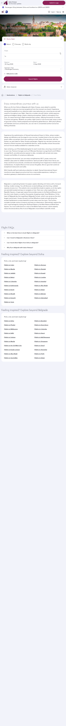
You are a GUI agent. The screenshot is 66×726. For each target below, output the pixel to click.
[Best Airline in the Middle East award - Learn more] (5, 547)
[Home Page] (2, 95)
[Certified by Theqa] (9, 492)
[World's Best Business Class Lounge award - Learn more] (5, 539)
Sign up (58, 12)
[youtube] (16, 507)
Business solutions (6, 468)
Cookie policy (7, 560)
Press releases (5, 444)
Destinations (11, 95)
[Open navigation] (63, 12)
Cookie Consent (7, 563)
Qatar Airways (5, 434)
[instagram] (20, 507)
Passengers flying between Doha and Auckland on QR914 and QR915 (27, 7)
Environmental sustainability (9, 455)
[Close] (2, 3)
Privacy (20, 560)
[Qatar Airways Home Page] (2, 11)
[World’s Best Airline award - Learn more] (5, 522)
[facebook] (4, 507)
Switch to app (54, 3)
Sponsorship (5, 446)
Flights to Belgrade (24, 95)
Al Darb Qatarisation (7, 449)
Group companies (6, 461)
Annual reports (5, 452)
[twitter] (8, 507)
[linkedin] (12, 507)
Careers (3, 441)
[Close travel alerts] (63, 7)
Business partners (6, 474)
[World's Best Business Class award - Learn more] (5, 530)
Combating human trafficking (42, 560)
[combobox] (18, 224)
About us (3, 438)
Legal (14, 560)
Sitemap (55, 560)
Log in (53, 12)
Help (2, 480)
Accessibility (28, 560)
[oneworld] (6, 11)
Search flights (47, 245)
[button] (34, 295)
